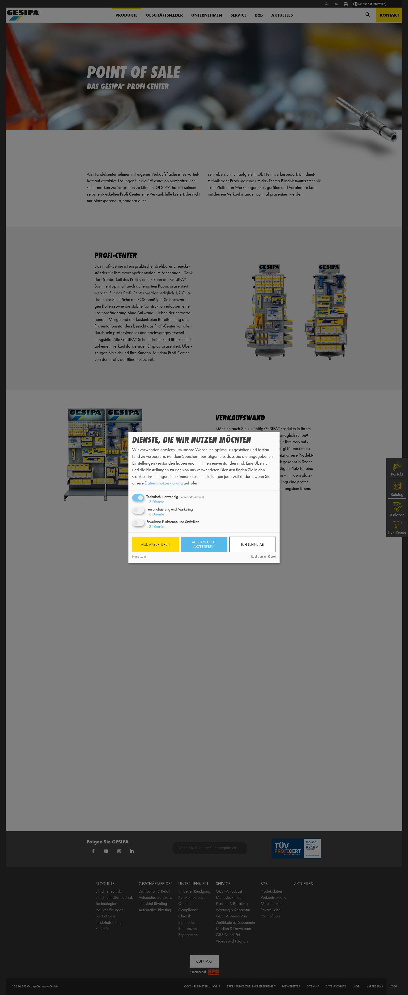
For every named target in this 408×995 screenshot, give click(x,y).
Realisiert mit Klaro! (263, 556)
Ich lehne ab (252, 544)
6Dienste (155, 514)
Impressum (139, 556)
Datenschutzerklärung (164, 483)
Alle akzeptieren (155, 544)
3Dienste (155, 501)
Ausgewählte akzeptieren (204, 544)
